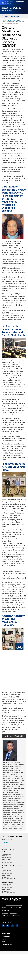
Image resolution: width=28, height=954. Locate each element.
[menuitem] (7, 936)
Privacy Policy (13, 913)
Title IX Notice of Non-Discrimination (11, 915)
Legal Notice (5, 913)
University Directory (7, 944)
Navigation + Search (11, 16)
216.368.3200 (8, 839)
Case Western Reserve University (14, 905)
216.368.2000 (5, 910)
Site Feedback (5, 845)
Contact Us (5, 842)
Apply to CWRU (6, 936)
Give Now (4, 939)
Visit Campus (5, 941)
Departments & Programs (13, 20)
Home (3, 20)
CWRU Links (6, 934)
